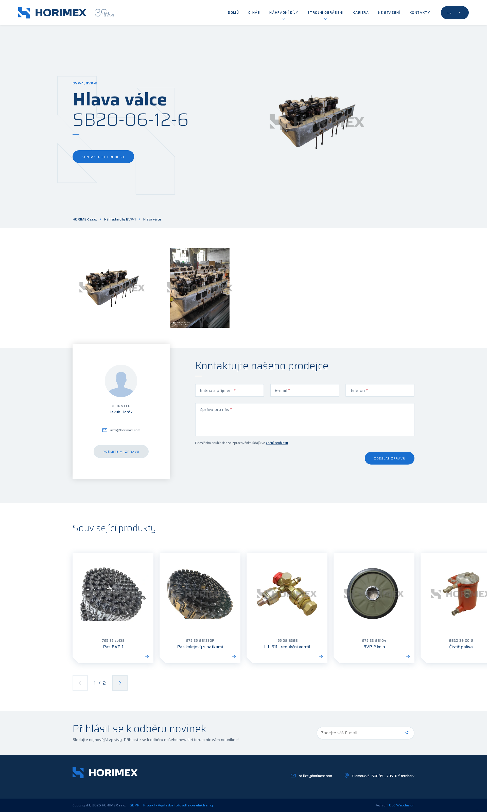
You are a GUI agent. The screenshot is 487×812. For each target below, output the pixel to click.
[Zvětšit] (112, 288)
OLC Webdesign (401, 805)
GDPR (135, 805)
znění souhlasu (277, 443)
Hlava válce (152, 219)
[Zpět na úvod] (66, 12)
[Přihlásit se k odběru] (406, 733)
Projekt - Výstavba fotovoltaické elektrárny (178, 805)
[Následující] (120, 683)
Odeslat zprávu (389, 458)
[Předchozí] (80, 683)
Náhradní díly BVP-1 (120, 219)
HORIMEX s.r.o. (85, 219)
